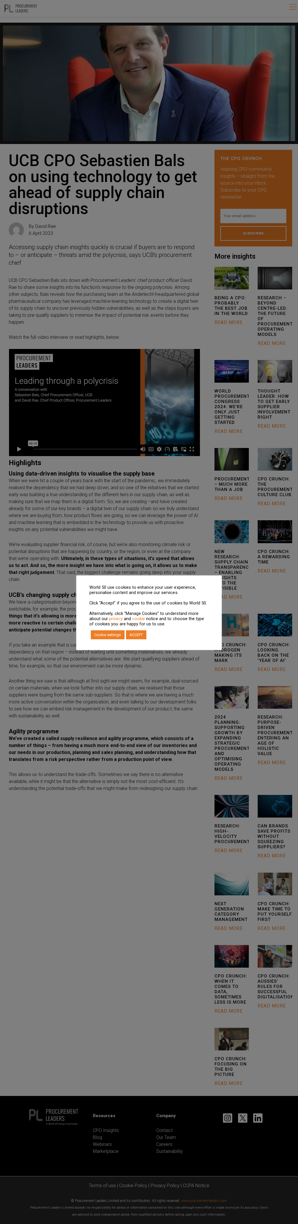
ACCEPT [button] (136, 635)
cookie (138, 618)
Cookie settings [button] (107, 635)
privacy (116, 618)
